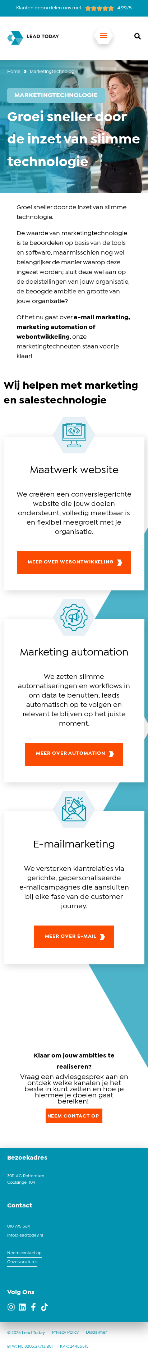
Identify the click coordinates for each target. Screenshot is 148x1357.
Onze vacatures (22, 1262)
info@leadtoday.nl (25, 1235)
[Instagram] (11, 1307)
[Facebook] (33, 1307)
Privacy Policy (65, 1332)
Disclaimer (96, 1332)
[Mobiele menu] (103, 38)
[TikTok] (44, 1307)
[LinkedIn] (22, 1307)
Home (13, 72)
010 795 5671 (19, 1226)
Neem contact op (24, 1253)
